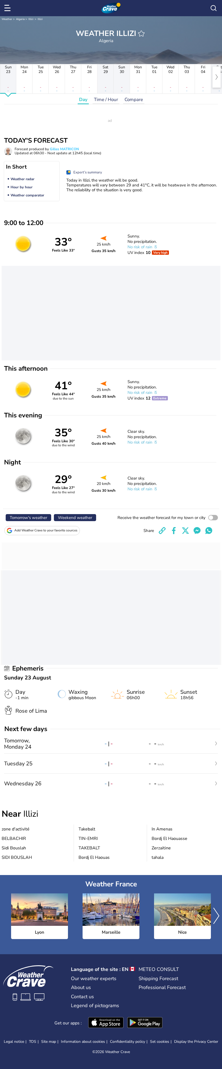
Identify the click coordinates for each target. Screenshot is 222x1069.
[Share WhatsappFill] (208, 530)
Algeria (20, 19)
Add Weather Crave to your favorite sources (45, 530)
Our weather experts (93, 978)
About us (81, 987)
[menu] (8, 8)
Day (83, 99)
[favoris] (141, 33)
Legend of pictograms (95, 1005)
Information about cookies (83, 1041)
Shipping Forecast (158, 978)
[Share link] (162, 530)
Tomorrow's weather (28, 517)
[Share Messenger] (197, 530)
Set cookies (159, 1042)
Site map (48, 1041)
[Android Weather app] (144, 1023)
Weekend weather (75, 517)
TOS (32, 1041)
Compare (134, 99)
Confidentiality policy (127, 1041)
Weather (7, 19)
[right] (216, 77)
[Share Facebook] (173, 530)
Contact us (82, 996)
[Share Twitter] (185, 530)
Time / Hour (106, 99)
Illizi (30, 19)
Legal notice (14, 1041)
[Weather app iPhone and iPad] (105, 1023)
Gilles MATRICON (64, 149)
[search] (213, 8)
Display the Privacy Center (196, 1042)
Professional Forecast (162, 987)
